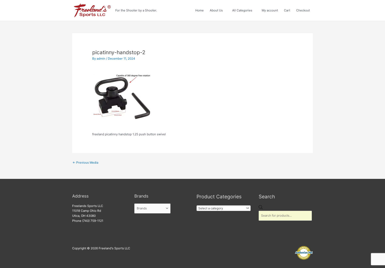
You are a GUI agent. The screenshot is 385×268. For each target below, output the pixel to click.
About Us (216, 10)
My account (270, 10)
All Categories (242, 10)
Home (199, 10)
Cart (287, 10)
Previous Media (85, 162)
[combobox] (224, 208)
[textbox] (220, 208)
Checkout (303, 10)
